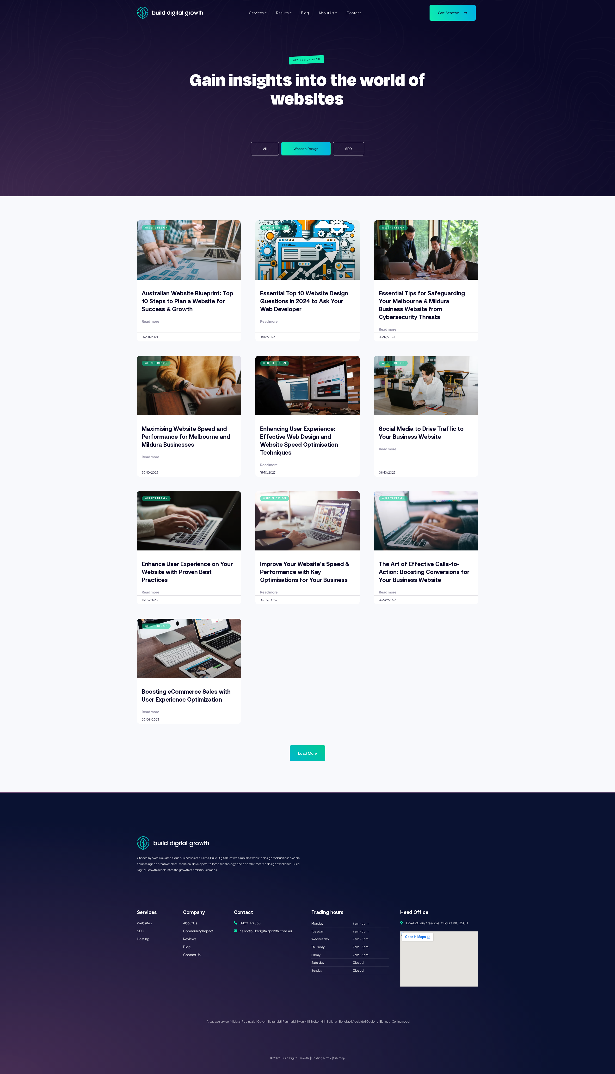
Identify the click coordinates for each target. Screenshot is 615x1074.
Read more (150, 321)
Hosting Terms (321, 1058)
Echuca (385, 1021)
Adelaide (358, 1021)
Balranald (274, 1021)
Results (282, 12)
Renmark (289, 1021)
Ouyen (261, 1021)
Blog (305, 12)
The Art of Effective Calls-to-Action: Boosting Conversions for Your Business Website (424, 572)
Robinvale (248, 1021)
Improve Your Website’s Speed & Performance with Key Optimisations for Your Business (304, 572)
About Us (326, 12)
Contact (353, 12)
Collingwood (401, 1021)
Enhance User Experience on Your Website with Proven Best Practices (187, 572)
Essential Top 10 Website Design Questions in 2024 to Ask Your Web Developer (304, 301)
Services (256, 12)
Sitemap (339, 1058)
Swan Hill (302, 1021)
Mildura (235, 1021)
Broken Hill (317, 1021)
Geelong (372, 1021)
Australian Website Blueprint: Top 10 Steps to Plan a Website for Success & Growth (187, 301)
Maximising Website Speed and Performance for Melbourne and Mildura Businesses (186, 437)
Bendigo (345, 1021)
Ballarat (332, 1021)
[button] (307, 753)
